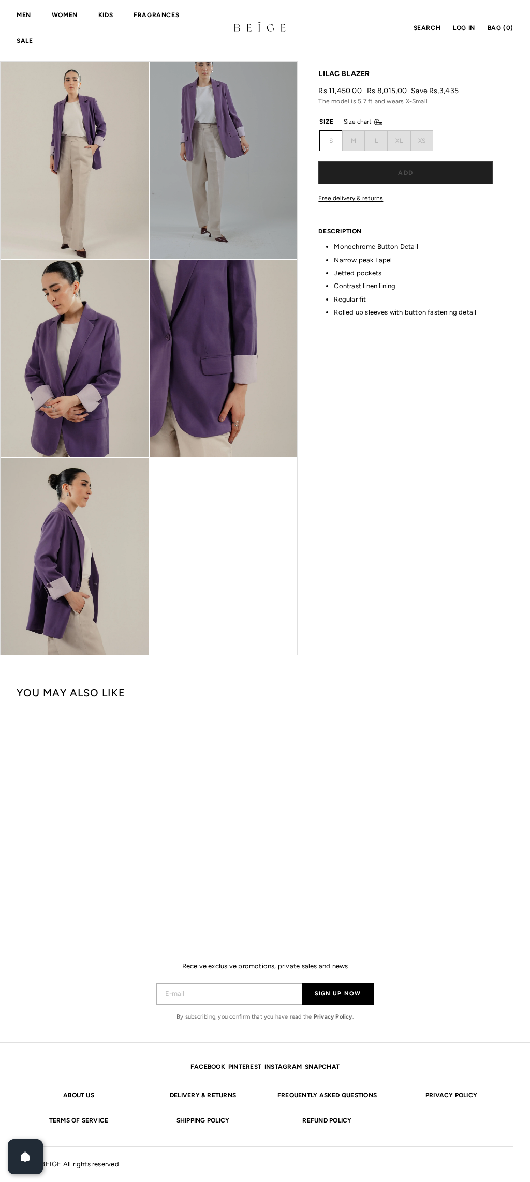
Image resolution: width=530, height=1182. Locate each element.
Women (65, 15)
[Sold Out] (405, 172)
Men (24, 15)
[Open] (25, 1156)
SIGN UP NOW (338, 993)
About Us (78, 1095)
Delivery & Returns (203, 1095)
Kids (105, 15)
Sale (25, 40)
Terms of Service (79, 1120)
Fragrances (156, 15)
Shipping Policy (203, 1120)
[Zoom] (75, 160)
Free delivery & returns (350, 198)
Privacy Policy (333, 1016)
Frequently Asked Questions (327, 1095)
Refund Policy (326, 1120)
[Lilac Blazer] (58, 812)
